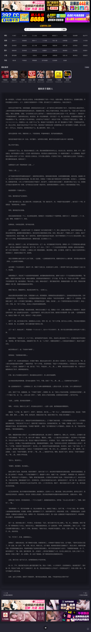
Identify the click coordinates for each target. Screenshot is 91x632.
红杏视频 (55, 60)
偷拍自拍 (24, 45)
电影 (5, 45)
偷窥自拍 (14, 50)
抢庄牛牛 (85, 35)
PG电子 (14, 35)
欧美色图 (34, 50)
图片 (5, 50)
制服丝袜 (55, 45)
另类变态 (85, 45)
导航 (5, 60)
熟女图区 (75, 50)
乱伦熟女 (75, 45)
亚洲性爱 (14, 45)
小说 (5, 55)
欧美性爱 (44, 45)
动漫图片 (44, 50)
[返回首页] (88, 629)
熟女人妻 (55, 40)
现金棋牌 (75, 35)
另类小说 (65, 55)
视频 (5, 40)
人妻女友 (34, 55)
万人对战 (34, 35)
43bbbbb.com (45, 25)
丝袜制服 (65, 40)
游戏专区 (44, 35)
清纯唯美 (65, 50)
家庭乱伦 (24, 55)
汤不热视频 (44, 60)
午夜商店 (24, 60)
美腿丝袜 (55, 50)
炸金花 (65, 35)
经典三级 (65, 45)
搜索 (64, 29)
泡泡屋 (65, 60)
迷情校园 (55, 55)
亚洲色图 (24, 50)
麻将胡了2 (54, 35)
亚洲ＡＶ (14, 40)
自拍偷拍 (24, 40)
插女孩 (14, 60)
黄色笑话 (75, 55)
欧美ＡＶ (34, 40)
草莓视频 (34, 60)
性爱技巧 (85, 55)
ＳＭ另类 (85, 40)
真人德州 (24, 35)
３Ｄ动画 (44, 40)
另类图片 (85, 50)
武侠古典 (44, 55)
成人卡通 (34, 45)
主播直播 (75, 40)
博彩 (5, 36)
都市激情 (14, 55)
